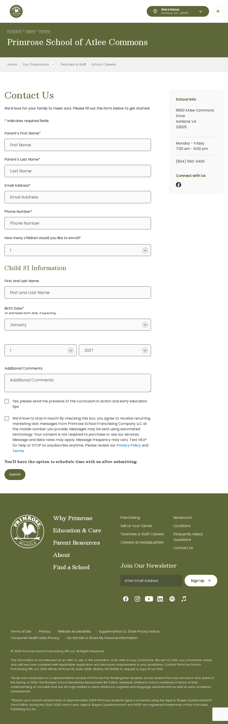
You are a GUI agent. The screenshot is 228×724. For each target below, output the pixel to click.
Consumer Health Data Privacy (35, 638)
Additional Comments (23, 368)
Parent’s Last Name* (22, 159)
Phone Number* (18, 211)
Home (12, 64)
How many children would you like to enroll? (42, 237)
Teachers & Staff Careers (142, 534)
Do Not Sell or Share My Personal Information (102, 638)
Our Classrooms (35, 64)
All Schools (14, 31)
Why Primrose (72, 517)
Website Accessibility (74, 631)
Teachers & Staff (73, 64)
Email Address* (17, 185)
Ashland (44, 31)
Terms (18, 450)
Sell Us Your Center (136, 525)
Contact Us (183, 547)
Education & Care (77, 530)
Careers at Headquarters (142, 542)
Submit (14, 474)
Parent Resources (76, 542)
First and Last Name (21, 280)
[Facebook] (178, 184)
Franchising (130, 517)
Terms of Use (21, 631)
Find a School (71, 567)
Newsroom (182, 517)
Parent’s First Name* (22, 133)
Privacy (44, 631)
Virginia (30, 31)
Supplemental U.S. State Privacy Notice (129, 631)
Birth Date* (14, 308)
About (61, 554)
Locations (181, 525)
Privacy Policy (129, 445)
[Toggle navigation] (218, 11)
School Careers (103, 64)
